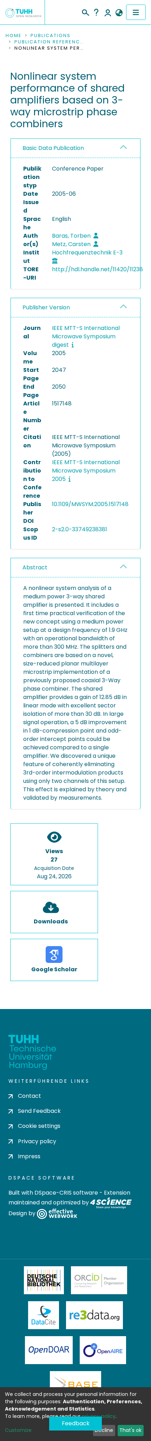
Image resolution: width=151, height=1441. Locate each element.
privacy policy (99, 1416)
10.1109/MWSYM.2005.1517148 (90, 504)
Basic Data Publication (53, 148)
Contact (29, 1096)
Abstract (34, 567)
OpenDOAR (48, 1350)
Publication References (49, 42)
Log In (108, 12)
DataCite (44, 1315)
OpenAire (103, 1350)
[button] (118, 13)
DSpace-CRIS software (66, 1193)
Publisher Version (46, 307)
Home (14, 36)
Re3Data (94, 1315)
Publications (51, 36)
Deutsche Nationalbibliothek (43, 1280)
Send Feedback (39, 1111)
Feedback (76, 1423)
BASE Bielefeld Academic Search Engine (75, 1385)
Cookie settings (39, 1126)
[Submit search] (85, 11)
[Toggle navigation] (136, 12)
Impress (29, 1156)
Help (96, 12)
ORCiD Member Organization (99, 1280)
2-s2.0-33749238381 (79, 529)
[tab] (75, 148)
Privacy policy (37, 1141)
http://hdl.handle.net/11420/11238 (97, 269)
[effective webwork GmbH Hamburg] (57, 1213)
